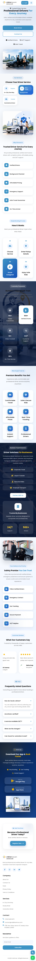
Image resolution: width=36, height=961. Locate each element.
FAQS (4, 886)
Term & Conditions (8, 892)
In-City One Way (8, 902)
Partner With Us (18, 495)
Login (25, 3)
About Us (5, 879)
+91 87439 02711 (9, 919)
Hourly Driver (6, 906)
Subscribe (18, 947)
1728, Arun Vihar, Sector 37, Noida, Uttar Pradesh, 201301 (17, 926)
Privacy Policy (7, 889)
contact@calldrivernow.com (13, 922)
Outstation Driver (8, 909)
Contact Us (18, 34)
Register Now (17, 843)
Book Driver (18, 28)
